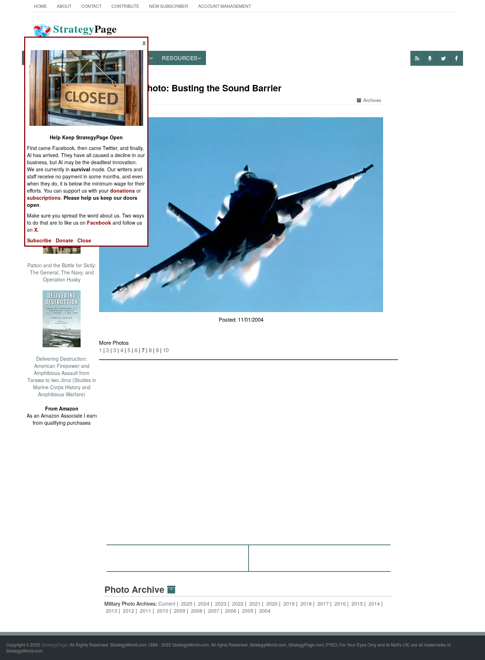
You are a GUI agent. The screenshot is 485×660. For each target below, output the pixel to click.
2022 (238, 603)
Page (85, 33)
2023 (221, 603)
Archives (372, 100)
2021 (255, 603)
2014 (374, 603)
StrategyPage (54, 645)
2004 (265, 610)
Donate (64, 240)
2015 (357, 603)
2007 (213, 610)
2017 (323, 603)
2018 (306, 603)
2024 (203, 603)
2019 (289, 603)
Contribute (125, 6)
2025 (186, 603)
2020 (272, 603)
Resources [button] (180, 57)
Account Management (224, 6)
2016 (340, 603)
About (64, 6)
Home (40, 6)
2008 (196, 610)
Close (84, 240)
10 (166, 350)
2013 (111, 610)
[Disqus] (248, 449)
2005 (248, 610)
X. (36, 229)
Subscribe (39, 240)
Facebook (99, 222)
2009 (179, 610)
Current (167, 603)
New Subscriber (168, 6)
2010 (162, 610)
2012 (128, 610)
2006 (230, 610)
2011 (145, 610)
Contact (91, 6)
